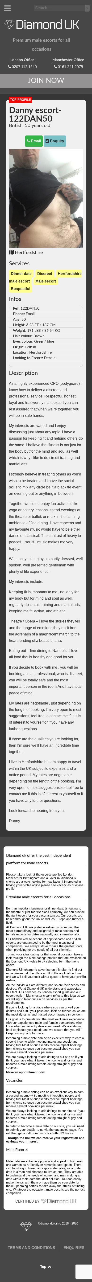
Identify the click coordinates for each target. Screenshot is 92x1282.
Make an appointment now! (26, 1072)
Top (43, 1267)
